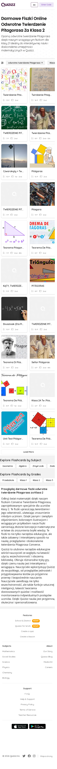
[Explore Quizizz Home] (8, 5)
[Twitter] (24, 756)
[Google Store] (37, 726)
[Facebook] (29, 756)
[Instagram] (34, 756)
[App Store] (20, 726)
